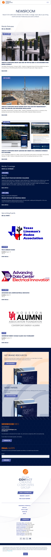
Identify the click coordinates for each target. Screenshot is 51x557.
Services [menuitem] (24, 507)
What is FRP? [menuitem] (24, 509)
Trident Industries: (20, 533)
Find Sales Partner (24, 498)
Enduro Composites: (21, 527)
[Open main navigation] (48, 2)
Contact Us (7, 440)
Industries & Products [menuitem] (24, 505)
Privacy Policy (9, 550)
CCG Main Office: (20, 523)
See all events (6, 215)
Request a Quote (24, 495)
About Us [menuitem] (24, 511)
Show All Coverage (7, 169)
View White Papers (11, 395)
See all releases (6, 29)
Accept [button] (25, 553)
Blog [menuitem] (24, 513)
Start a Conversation (25, 492)
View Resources (10, 363)
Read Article (5, 187)
